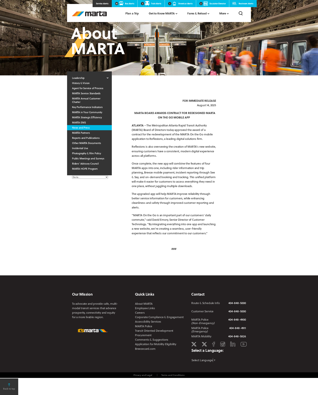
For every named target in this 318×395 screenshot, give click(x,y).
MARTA (89, 13)
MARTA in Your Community (87, 112)
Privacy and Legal (142, 375)
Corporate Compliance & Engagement (159, 317)
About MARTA (144, 304)
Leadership (78, 78)
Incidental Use (80, 148)
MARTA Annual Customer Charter (86, 100)
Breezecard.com (145, 349)
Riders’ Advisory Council (85, 163)
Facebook (213, 344)
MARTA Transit (193, 344)
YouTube (244, 344)
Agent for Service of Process (87, 88)
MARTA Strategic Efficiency (87, 117)
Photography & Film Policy (86, 153)
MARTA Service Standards (86, 93)
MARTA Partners (81, 133)
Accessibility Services (148, 321)
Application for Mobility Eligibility (155, 344)
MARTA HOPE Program (85, 168)
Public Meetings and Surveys (88, 158)
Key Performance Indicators (87, 107)
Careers (140, 312)
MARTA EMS (79, 122)
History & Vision (81, 83)
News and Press (81, 127)
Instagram (222, 344)
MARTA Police (143, 326)
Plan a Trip (132, 13)
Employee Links (145, 308)
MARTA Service (204, 344)
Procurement (143, 335)
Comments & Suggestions (151, 340)
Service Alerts (102, 3)
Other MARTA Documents (86, 143)
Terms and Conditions (173, 375)
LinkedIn (232, 343)
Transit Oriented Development (154, 331)
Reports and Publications (86, 138)
